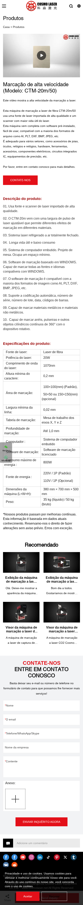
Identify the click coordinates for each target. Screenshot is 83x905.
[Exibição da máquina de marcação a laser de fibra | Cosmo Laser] (21, 562)
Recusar (54, 896)
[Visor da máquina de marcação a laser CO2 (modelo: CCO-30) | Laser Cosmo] (62, 612)
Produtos (18, 27)
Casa (6, 27)
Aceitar (27, 896)
